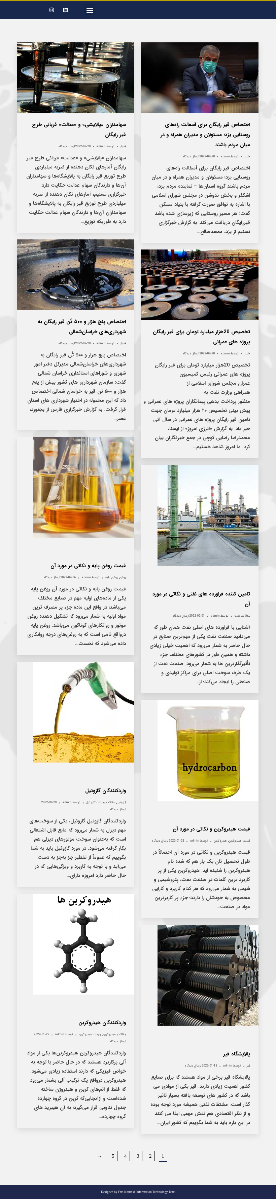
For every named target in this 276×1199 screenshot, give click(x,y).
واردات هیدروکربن (90, 1034)
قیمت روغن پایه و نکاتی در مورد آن (88, 566)
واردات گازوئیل (95, 802)
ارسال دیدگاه (66, 146)
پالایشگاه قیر (236, 1054)
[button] (89, 9)
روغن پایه (111, 577)
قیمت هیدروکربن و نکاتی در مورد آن (211, 829)
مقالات (246, 616)
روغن (122, 577)
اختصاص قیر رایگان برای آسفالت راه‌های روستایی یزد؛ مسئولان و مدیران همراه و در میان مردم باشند (205, 135)
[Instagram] (52, 10)
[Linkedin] (66, 10)
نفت (237, 616)
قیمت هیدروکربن (239, 841)
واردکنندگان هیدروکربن (102, 1023)
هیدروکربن (220, 841)
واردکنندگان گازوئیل (105, 791)
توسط (105, 146)
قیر (248, 1065)
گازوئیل (121, 802)
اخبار (123, 146)
